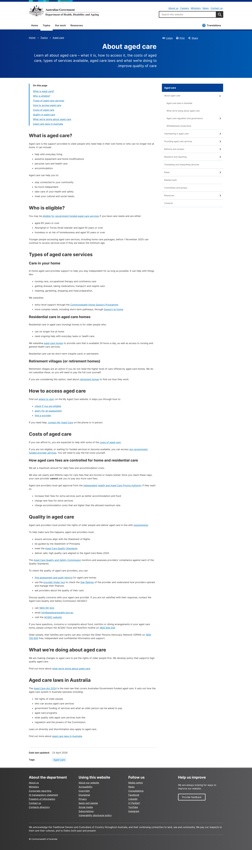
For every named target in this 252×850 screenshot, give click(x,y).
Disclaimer (84, 794)
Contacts (168, 203)
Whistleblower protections (179, 126)
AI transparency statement (43, 794)
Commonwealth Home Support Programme (94, 304)
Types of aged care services (48, 100)
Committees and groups (175, 187)
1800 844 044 (107, 627)
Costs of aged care (43, 109)
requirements (141, 525)
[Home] (64, 10)
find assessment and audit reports (53, 577)
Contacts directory (39, 807)
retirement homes (89, 379)
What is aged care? (43, 91)
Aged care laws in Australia (48, 123)
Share (195, 38)
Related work (170, 180)
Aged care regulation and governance (185, 118)
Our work (60, 25)
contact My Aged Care (60, 422)
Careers (184, 8)
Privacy (83, 799)
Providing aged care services (178, 141)
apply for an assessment (48, 410)
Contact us (217, 8)
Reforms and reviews (174, 149)
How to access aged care (47, 105)
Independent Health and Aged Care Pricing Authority (112, 485)
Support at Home (113, 309)
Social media (86, 807)
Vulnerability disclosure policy (95, 815)
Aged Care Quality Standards (61, 548)
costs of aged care (110, 442)
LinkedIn (133, 799)
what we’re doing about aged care (71, 668)
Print (182, 38)
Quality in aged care (44, 114)
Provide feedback (192, 797)
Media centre (135, 782)
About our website (89, 782)
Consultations (136, 790)
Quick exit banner (88, 803)
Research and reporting (175, 157)
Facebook (133, 794)
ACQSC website (53, 617)
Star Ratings (87, 582)
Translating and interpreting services (181, 164)
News (206, 8)
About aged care (172, 95)
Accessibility (85, 786)
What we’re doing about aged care (52, 119)
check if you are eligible (48, 406)
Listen (169, 38)
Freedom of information (42, 799)
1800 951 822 (46, 607)
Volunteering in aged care (176, 133)
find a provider (43, 415)
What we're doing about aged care (183, 110)
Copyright (84, 790)
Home (34, 25)
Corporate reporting (40, 790)
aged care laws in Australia (67, 736)
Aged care (58, 37)
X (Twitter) (134, 803)
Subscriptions (86, 811)
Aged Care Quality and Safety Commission (57, 560)
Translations (214, 25)
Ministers (196, 8)
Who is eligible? (41, 95)
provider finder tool (54, 582)
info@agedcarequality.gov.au (57, 612)
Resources (76, 25)
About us (173, 8)
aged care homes (53, 343)
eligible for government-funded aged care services (71, 216)
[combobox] (187, 14)
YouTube (133, 807)
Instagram (133, 811)
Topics (46, 25)
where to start (46, 399)
